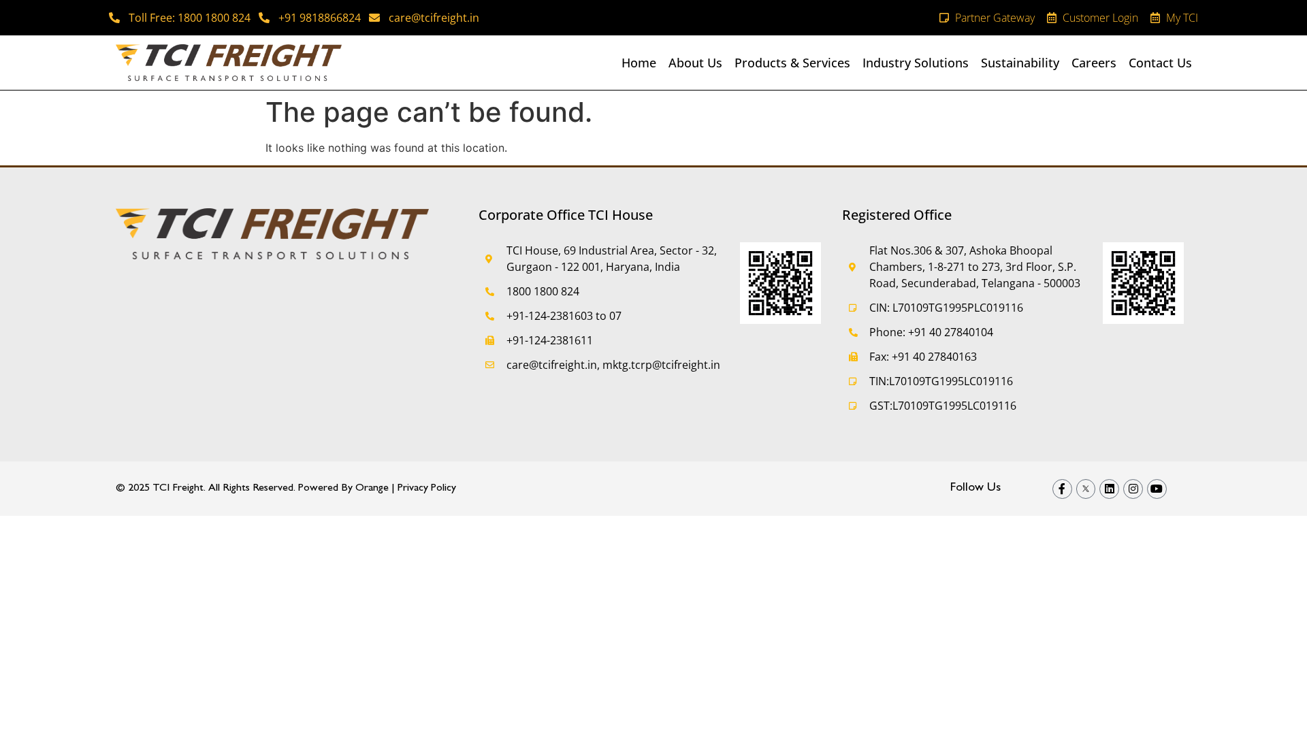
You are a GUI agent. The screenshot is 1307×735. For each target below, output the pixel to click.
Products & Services (792, 62)
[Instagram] (1133, 489)
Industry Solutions (915, 62)
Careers (1093, 62)
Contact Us (1160, 62)
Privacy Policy (427, 488)
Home (639, 62)
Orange (372, 488)
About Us (695, 62)
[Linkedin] (1109, 489)
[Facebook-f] (1062, 489)
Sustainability (1020, 62)
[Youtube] (1157, 489)
